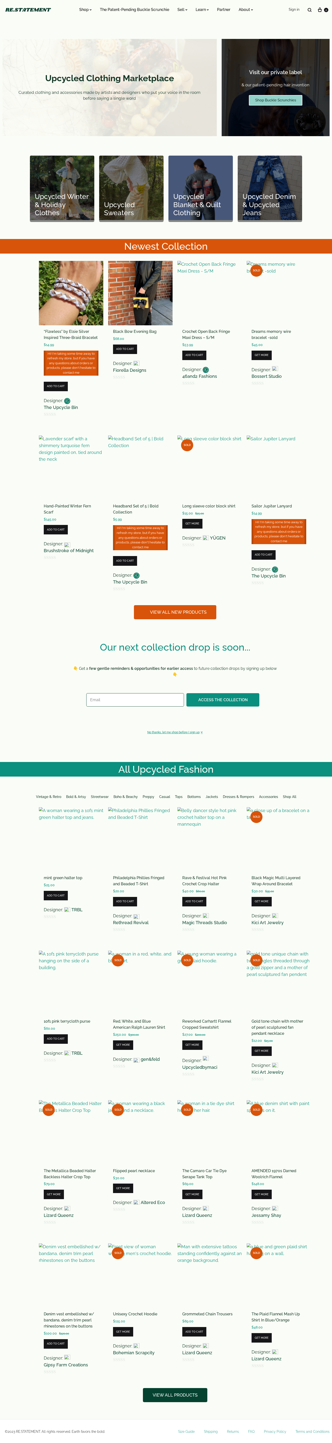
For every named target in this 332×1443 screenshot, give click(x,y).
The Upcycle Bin (61, 407)
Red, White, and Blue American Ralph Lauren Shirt (139, 1024)
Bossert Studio (267, 376)
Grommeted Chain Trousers (207, 1314)
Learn (201, 9)
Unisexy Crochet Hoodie (135, 1314)
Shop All (289, 797)
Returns (233, 1432)
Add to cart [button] (56, 386)
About (244, 9)
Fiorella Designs (129, 370)
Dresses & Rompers (238, 797)
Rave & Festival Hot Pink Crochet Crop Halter (204, 881)
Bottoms (194, 797)
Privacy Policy (275, 1432)
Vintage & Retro (48, 797)
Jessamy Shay (266, 1215)
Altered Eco (153, 1202)
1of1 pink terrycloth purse (67, 1021)
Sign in (294, 9)
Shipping (211, 1432)
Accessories (268, 797)
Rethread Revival (131, 922)
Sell (180, 9)
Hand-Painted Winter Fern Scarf (67, 509)
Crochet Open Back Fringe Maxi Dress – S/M (206, 334)
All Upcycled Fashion (166, 769)
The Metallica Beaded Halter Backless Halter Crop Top (70, 1174)
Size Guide (186, 1432)
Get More (262, 355)
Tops (179, 797)
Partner (223, 9)
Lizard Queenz (59, 1215)
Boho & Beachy (126, 797)
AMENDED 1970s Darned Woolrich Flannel (274, 1174)
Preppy (148, 797)
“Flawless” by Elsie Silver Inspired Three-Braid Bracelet (71, 334)
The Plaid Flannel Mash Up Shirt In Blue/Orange (276, 1317)
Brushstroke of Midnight (69, 550)
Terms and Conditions (313, 1432)
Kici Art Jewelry (268, 922)
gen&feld (150, 1059)
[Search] (310, 9)
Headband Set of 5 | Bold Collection (135, 509)
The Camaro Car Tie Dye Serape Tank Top (204, 1174)
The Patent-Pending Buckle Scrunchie (134, 9)
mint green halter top (63, 878)
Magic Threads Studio (204, 922)
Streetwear (100, 797)
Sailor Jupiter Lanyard (272, 506)
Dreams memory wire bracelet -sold (271, 334)
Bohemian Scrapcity (134, 1352)
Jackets (212, 797)
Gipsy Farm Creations (66, 1364)
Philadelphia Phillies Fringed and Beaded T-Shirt (138, 881)
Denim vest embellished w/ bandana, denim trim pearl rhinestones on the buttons (69, 1320)
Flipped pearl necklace (134, 1171)
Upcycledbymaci (199, 1067)
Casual (164, 797)
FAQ (251, 1432)
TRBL (77, 909)
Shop (84, 9)
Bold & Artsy (76, 797)
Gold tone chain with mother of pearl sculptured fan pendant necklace (277, 1027)
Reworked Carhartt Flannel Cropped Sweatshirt (206, 1024)
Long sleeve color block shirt (209, 506)
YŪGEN (218, 537)
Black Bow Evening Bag (135, 331)
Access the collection (223, 700)
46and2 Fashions (199, 376)
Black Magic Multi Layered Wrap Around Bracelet (276, 881)
